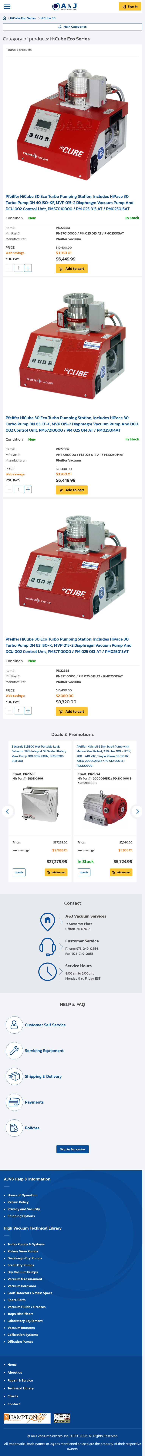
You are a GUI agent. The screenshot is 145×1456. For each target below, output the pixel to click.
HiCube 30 (48, 18)
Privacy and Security (24, 1209)
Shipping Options (21, 1215)
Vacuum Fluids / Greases (27, 1306)
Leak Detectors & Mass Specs (30, 1292)
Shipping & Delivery (43, 1076)
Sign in (133, 6)
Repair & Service (20, 1380)
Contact (14, 1404)
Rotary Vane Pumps (23, 1251)
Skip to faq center (72, 1149)
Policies (32, 1128)
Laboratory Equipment (25, 1320)
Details (19, 872)
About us (15, 1372)
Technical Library (21, 1388)
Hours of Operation (23, 1195)
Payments (34, 1102)
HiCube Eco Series (23, 18)
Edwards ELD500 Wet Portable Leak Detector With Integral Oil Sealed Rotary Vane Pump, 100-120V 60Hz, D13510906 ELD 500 (39, 753)
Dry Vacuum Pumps (23, 1272)
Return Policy (18, 1202)
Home (4, 18)
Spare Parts (16, 1299)
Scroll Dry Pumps (21, 1265)
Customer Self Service (45, 1025)
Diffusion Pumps (20, 1341)
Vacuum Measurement (25, 1278)
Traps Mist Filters (20, 1313)
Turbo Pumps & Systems (26, 1244)
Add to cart (74, 268)
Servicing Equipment (44, 1051)
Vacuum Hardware (22, 1285)
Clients (13, 1396)
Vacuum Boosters (21, 1327)
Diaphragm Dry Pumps (25, 1258)
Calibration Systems (23, 1334)
